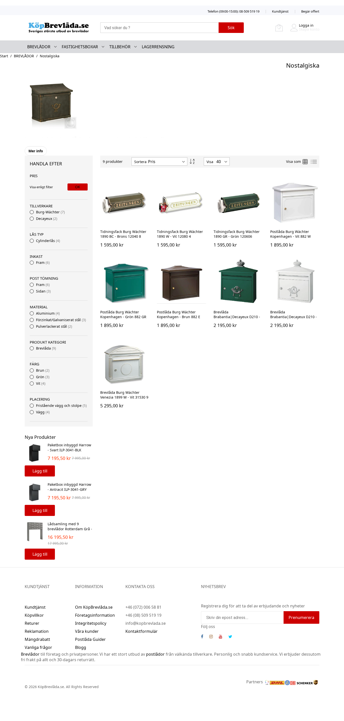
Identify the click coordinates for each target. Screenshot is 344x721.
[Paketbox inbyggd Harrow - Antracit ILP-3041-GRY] (35, 492)
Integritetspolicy (90, 623)
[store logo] (59, 28)
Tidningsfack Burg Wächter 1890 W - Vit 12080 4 (180, 234)
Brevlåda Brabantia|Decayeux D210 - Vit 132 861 (293, 317)
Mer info (35, 151)
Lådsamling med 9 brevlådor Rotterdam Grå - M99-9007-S (70, 528)
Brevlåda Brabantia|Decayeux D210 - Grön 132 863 (237, 317)
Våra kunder (87, 631)
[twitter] (230, 637)
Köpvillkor (34, 615)
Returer (32, 623)
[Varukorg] (279, 27)
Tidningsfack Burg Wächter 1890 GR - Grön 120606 (237, 234)
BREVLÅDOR (24, 56)
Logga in (306, 25)
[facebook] (202, 637)
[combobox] (159, 27)
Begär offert (310, 11)
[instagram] (211, 637)
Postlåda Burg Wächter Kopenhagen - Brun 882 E (178, 314)
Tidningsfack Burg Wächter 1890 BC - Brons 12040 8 (123, 234)
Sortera (140, 161)
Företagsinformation (95, 615)
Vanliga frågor (38, 647)
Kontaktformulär (141, 631)
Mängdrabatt (37, 639)
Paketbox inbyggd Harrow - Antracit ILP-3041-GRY (69, 487)
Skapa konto (309, 29)
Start (4, 56)
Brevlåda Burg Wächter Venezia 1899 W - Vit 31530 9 (124, 395)
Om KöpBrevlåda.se (94, 607)
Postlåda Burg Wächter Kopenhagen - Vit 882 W (290, 234)
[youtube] (220, 637)
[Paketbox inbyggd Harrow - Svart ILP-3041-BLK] (35, 453)
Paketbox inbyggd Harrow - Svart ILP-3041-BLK (69, 447)
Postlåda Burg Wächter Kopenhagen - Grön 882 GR (123, 314)
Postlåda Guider (90, 639)
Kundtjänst (280, 11)
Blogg (80, 647)
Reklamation (37, 631)
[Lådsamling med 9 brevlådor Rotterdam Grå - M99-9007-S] (35, 531)
